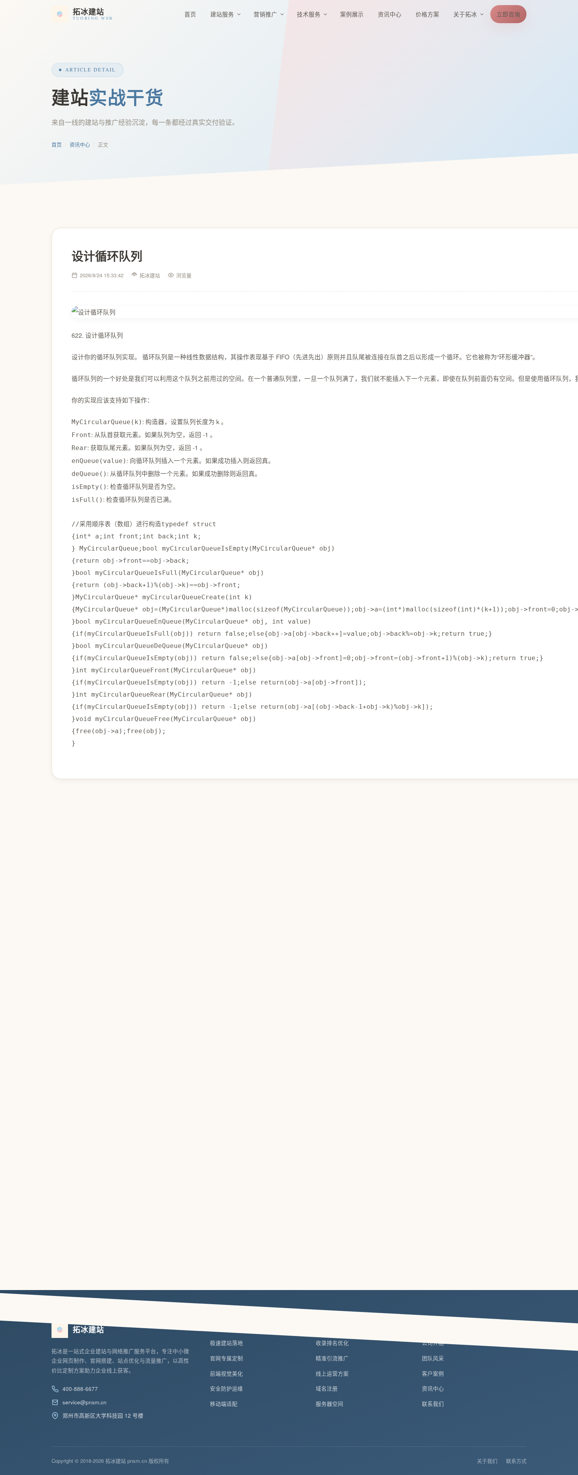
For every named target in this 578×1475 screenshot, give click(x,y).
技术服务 (308, 14)
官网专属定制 (226, 1358)
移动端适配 (223, 1403)
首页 (190, 14)
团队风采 (433, 1358)
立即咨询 (508, 14)
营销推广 (265, 14)
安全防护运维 (226, 1388)
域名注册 (327, 1388)
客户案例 (433, 1373)
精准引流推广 (332, 1358)
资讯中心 (389, 14)
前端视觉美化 (226, 1373)
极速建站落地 (226, 1343)
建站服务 (222, 14)
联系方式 (516, 1460)
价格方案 (427, 14)
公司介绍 (433, 1343)
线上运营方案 (332, 1373)
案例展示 (352, 14)
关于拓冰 (465, 14)
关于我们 (487, 1460)
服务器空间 (329, 1403)
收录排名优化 (332, 1343)
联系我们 (433, 1403)
